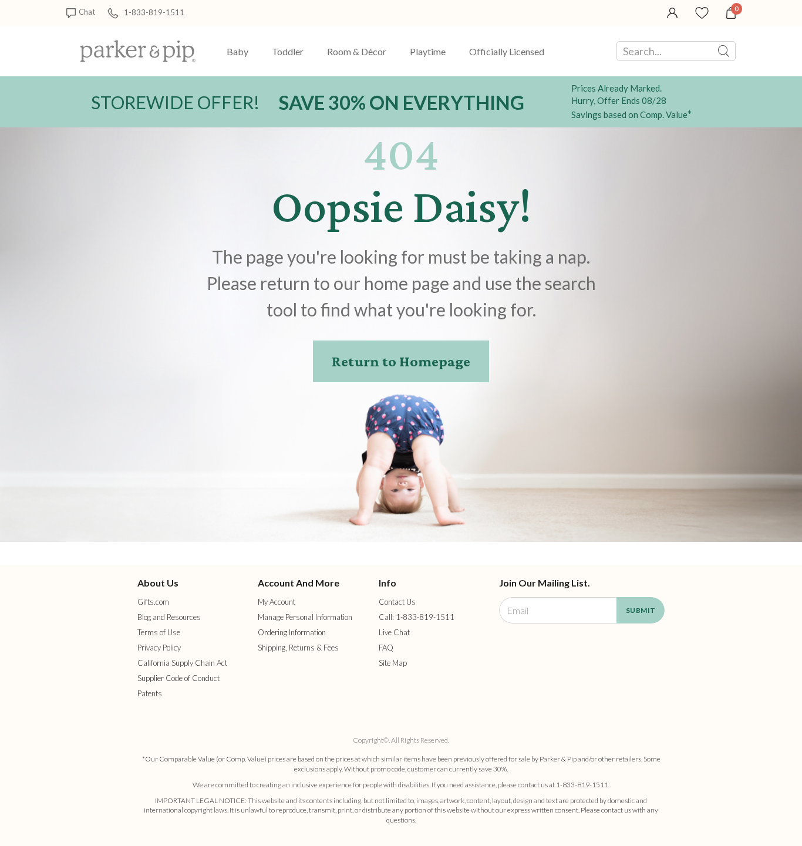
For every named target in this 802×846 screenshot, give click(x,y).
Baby (237, 51)
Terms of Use (158, 632)
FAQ (386, 647)
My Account (276, 601)
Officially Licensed (506, 51)
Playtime (428, 51)
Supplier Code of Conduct (178, 678)
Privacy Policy (159, 647)
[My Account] (672, 11)
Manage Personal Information (305, 617)
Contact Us (397, 601)
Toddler (288, 51)
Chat (87, 11)
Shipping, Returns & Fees (298, 647)
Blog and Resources (169, 617)
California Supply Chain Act (182, 663)
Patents (149, 693)
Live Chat (394, 632)
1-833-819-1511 (154, 11)
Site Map (393, 663)
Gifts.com (153, 601)
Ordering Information (292, 632)
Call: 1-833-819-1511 (416, 617)
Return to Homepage (401, 361)
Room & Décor (356, 51)
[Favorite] (702, 11)
